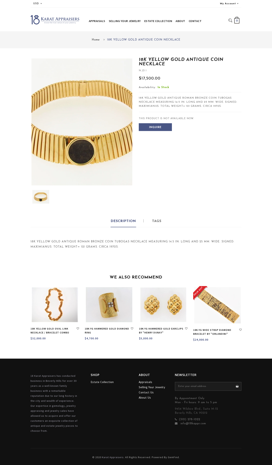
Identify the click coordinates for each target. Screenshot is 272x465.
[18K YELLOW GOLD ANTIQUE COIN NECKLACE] (40, 197)
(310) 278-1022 (189, 419)
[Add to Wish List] (78, 329)
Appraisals (145, 382)
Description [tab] (123, 221)
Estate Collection (102, 382)
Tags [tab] (156, 221)
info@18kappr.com (192, 423)
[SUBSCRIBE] (237, 386)
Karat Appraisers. (113, 457)
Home (96, 39)
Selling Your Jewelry (152, 387)
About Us (145, 397)
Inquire (155, 127)
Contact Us (146, 392)
